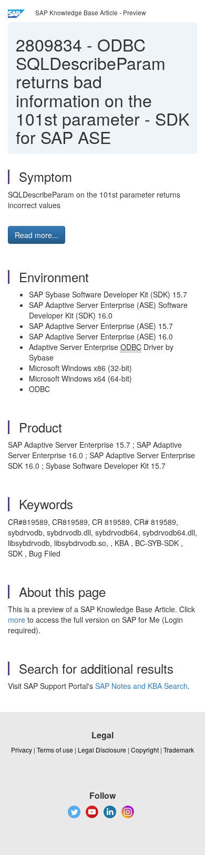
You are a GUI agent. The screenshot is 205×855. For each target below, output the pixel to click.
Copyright (145, 749)
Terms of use (55, 749)
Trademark (178, 749)
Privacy (21, 749)
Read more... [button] (36, 235)
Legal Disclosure (102, 749)
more (16, 619)
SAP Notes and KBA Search (141, 686)
